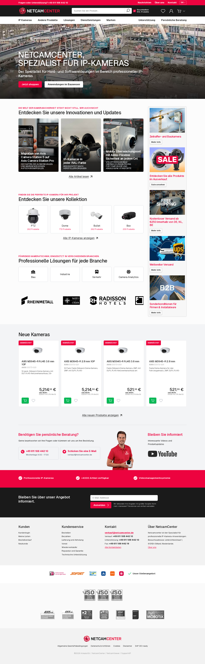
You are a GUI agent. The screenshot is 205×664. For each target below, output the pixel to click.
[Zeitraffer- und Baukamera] (167, 120)
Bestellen (66, 532)
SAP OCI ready (141, 646)
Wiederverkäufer (69, 547)
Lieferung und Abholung (72, 540)
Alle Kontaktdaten (113, 547)
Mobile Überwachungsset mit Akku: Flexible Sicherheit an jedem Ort (123, 155)
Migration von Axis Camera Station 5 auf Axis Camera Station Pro (37, 157)
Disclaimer (127, 646)
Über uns (159, 2)
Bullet (96, 225)
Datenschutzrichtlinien (100, 646)
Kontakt (172, 2)
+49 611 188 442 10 (58, 2)
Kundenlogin (24, 532)
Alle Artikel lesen (79, 176)
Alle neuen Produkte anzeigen (100, 415)
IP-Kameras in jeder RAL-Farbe (74, 161)
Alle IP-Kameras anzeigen (79, 238)
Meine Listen (24, 536)
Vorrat (64, 543)
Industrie (65, 274)
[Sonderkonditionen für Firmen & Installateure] (167, 287)
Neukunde (23, 543)
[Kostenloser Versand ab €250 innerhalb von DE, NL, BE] (167, 202)
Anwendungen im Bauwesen (64, 84)
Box (129, 225)
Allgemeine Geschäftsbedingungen (72, 646)
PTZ (33, 225)
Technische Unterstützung (74, 554)
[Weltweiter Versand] (167, 248)
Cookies (116, 646)
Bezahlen (66, 536)
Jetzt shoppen (30, 84)
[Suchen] (128, 11)
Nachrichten (144, 2)
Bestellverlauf (25, 540)
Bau (33, 277)
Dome (65, 225)
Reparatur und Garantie (72, 550)
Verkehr (96, 277)
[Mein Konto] (171, 11)
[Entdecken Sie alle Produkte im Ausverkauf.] (167, 159)
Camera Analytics (129, 277)
